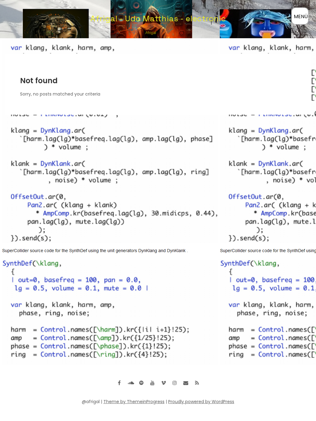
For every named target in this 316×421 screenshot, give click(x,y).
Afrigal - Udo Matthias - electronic (158, 18)
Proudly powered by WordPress (201, 402)
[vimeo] (163, 382)
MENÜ (301, 16)
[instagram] (174, 382)
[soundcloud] (130, 382)
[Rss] (196, 382)
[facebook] (119, 382)
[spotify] (141, 382)
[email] (185, 382)
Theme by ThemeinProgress (133, 402)
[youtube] (152, 382)
